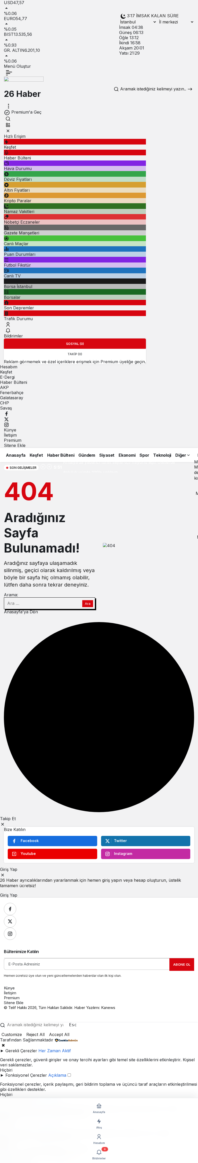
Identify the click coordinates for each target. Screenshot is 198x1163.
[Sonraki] (49, 467)
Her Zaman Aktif (54, 1050)
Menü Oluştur (17, 66)
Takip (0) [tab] (75, 354)
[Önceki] (43, 467)
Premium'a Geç (26, 112)
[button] (8, 125)
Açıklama (57, 1075)
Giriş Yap (8, 895)
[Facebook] (6, 413)
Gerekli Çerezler (21, 1050)
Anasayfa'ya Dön (21, 611)
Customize (12, 1034)
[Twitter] (6, 418)
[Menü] (9, 73)
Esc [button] (73, 1024)
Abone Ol (181, 964)
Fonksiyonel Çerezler (26, 1075)
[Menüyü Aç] (8, 106)
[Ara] (8, 119)
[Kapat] (8, 131)
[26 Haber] (24, 82)
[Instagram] (6, 424)
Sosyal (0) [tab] (75, 344)
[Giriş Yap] (8, 324)
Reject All (35, 1034)
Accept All (59, 1034)
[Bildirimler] (8, 330)
